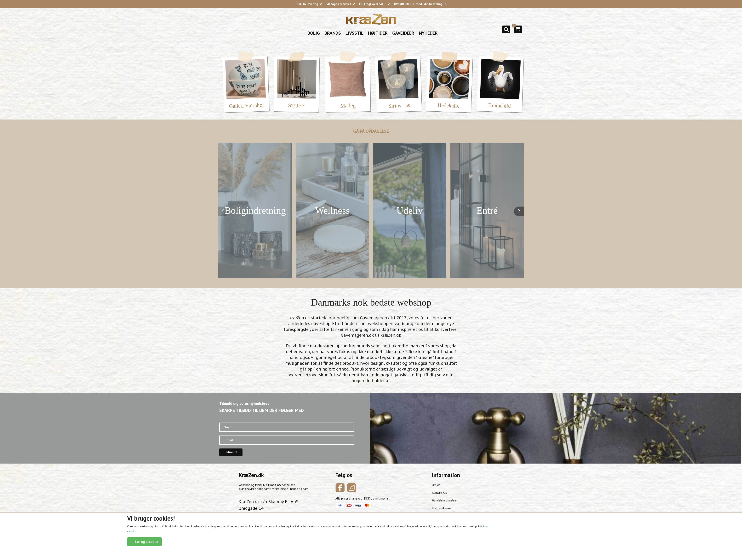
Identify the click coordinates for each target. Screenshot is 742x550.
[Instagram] (352, 488)
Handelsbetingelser (444, 500)
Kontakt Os (439, 492)
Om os (436, 485)
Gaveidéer (403, 33)
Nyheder (428, 33)
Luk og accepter (145, 541)
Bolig (313, 33)
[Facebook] (340, 488)
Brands (332, 33)
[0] (518, 30)
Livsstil (354, 33)
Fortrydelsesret (442, 508)
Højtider (378, 33)
